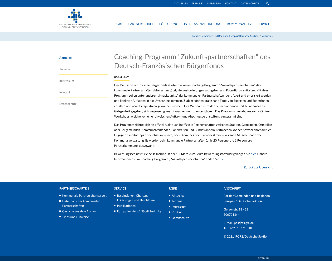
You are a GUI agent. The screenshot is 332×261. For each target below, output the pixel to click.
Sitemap (263, 258)
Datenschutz (250, 3)
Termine (197, 3)
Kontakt (231, 3)
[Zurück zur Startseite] (75, 27)
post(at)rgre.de (244, 223)
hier (253, 154)
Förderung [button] (168, 24)
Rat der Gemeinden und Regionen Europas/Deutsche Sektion (225, 36)
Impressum (214, 3)
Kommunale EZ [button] (239, 24)
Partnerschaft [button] (141, 24)
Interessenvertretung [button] (203, 24)
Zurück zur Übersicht (258, 167)
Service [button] (264, 24)
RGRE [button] (119, 24)
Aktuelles (181, 3)
